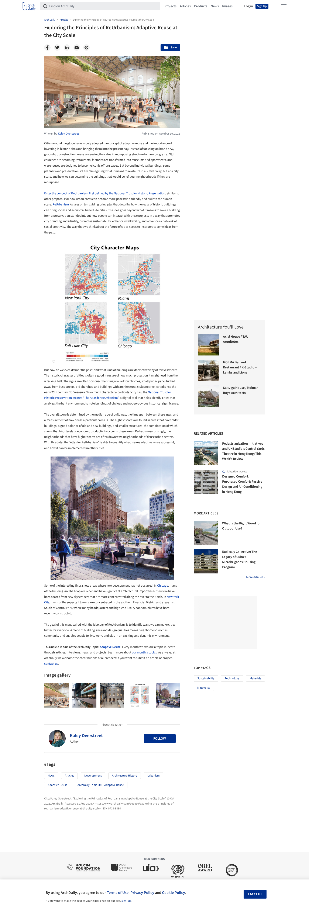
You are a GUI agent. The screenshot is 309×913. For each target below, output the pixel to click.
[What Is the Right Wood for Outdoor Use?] (206, 533)
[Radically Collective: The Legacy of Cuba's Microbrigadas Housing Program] (206, 561)
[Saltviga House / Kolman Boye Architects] (208, 396)
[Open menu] (283, 6)
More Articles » (255, 577)
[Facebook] (47, 47)
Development (93, 776)
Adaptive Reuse (110, 647)
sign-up (126, 901)
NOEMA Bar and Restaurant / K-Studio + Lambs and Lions (240, 367)
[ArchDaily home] (29, 6)
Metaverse (203, 688)
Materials (255, 678)
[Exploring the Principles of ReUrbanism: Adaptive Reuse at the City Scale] (56, 695)
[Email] (76, 47)
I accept (255, 894)
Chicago (162, 585)
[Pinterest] (86, 47)
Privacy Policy (142, 892)
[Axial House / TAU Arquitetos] (208, 344)
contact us (51, 664)
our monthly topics (144, 652)
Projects (170, 6)
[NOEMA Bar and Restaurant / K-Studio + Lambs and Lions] (208, 370)
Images (227, 6)
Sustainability (205, 678)
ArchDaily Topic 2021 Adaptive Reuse (101, 785)
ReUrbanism (60, 204)
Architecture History (124, 776)
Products (200, 6)
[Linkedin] (67, 47)
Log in (248, 6)
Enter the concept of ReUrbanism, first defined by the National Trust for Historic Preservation (104, 193)
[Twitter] (57, 47)
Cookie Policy (173, 892)
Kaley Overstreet (86, 735)
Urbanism (153, 776)
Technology (232, 678)
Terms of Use (117, 892)
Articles (185, 6)
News (215, 6)
